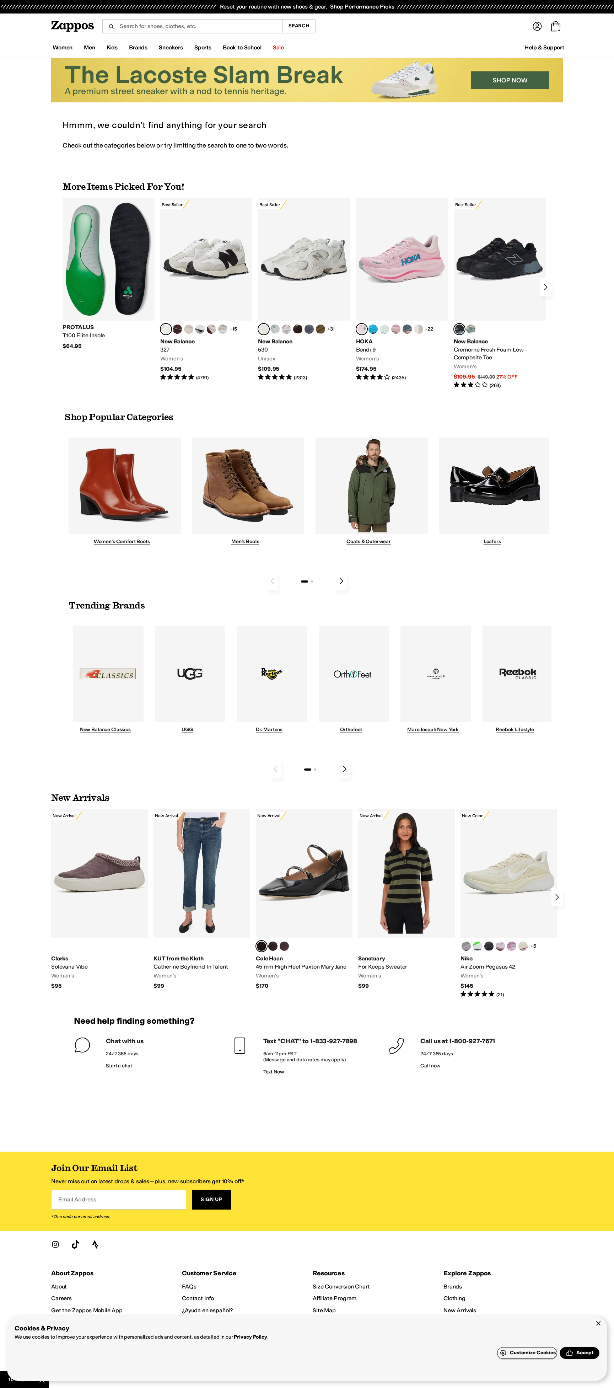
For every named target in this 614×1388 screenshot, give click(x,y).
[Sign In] (537, 26)
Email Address (77, 1199)
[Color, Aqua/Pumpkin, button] (470, 329)
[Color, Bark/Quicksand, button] (320, 329)
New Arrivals (459, 1310)
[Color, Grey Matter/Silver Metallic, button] (275, 329)
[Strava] (95, 1244)
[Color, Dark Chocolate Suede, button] (273, 946)
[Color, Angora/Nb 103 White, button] (222, 329)
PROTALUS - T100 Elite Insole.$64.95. (109, 274)
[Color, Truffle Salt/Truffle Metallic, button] (286, 329)
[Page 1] (304, 581)
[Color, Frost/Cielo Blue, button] (384, 329)
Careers (61, 1298)
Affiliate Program (334, 1298)
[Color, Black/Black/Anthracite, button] (489, 946)
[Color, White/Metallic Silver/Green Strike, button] (477, 946)
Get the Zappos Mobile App (87, 1310)
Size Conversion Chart (341, 1286)
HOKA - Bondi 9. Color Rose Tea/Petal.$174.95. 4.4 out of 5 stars (402, 289)
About (59, 1286)
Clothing (454, 1298)
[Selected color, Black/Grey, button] (459, 329)
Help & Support (544, 47)
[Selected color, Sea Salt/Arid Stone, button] (263, 329)
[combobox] (192, 26)
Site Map (324, 1310)
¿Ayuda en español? (207, 1310)
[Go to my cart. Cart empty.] (556, 26)
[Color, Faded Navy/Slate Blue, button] (407, 329)
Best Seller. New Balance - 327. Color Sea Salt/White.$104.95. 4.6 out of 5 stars (206, 289)
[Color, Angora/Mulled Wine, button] (211, 329)
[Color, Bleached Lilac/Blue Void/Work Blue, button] (466, 946)
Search (299, 26)
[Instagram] (55, 1244)
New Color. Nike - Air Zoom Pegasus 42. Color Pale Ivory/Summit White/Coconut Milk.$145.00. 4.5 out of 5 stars (508, 903)
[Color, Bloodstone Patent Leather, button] (284, 946)
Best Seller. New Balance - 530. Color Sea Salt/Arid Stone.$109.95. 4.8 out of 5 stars (304, 289)
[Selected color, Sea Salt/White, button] (166, 329)
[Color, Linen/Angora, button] (188, 329)
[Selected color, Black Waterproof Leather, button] (261, 946)
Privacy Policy (250, 1337)
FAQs (189, 1286)
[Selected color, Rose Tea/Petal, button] (361, 329)
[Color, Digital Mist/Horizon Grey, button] (200, 329)
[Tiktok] (75, 1244)
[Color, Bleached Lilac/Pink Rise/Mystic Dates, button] (500, 946)
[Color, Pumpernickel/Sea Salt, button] (177, 329)
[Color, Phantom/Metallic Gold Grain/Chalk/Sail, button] (523, 946)
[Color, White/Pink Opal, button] (396, 329)
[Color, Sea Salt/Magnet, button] (309, 329)
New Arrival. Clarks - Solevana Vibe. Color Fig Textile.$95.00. (99, 899)
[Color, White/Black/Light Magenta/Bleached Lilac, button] (511, 946)
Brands (452, 1286)
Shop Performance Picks (362, 6)
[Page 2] (312, 581)
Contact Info (198, 1298)
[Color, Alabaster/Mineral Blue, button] (418, 329)
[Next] (545, 287)
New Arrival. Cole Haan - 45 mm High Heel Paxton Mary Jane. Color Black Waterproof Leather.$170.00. (304, 899)
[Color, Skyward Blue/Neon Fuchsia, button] (373, 329)
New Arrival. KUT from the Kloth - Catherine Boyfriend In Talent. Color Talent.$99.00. (202, 899)
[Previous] (272, 581)
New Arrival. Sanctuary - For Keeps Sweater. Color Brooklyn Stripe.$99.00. (406, 899)
